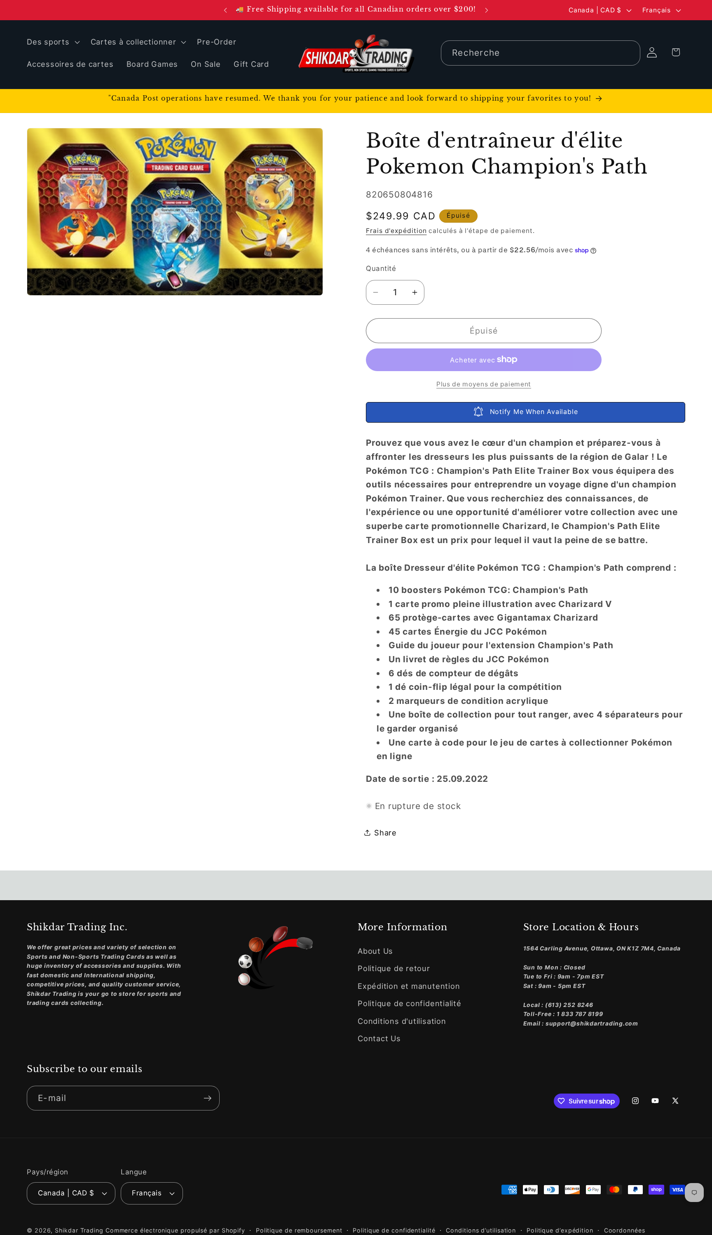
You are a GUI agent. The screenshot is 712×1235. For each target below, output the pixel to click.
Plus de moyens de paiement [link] (483, 384)
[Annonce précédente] (225, 10)
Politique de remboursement (299, 1229)
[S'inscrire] (207, 1098)
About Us (375, 950)
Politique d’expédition (560, 1229)
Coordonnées (624, 1229)
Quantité (381, 268)
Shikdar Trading (79, 1229)
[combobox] (540, 53)
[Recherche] (628, 52)
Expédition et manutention (409, 985)
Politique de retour (394, 968)
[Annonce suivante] (487, 10)
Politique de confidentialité (409, 1003)
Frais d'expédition (396, 231)
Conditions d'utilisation (402, 1021)
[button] (52, 42)
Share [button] (385, 832)
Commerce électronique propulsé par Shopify (175, 1229)
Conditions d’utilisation (481, 1229)
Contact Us (379, 1038)
